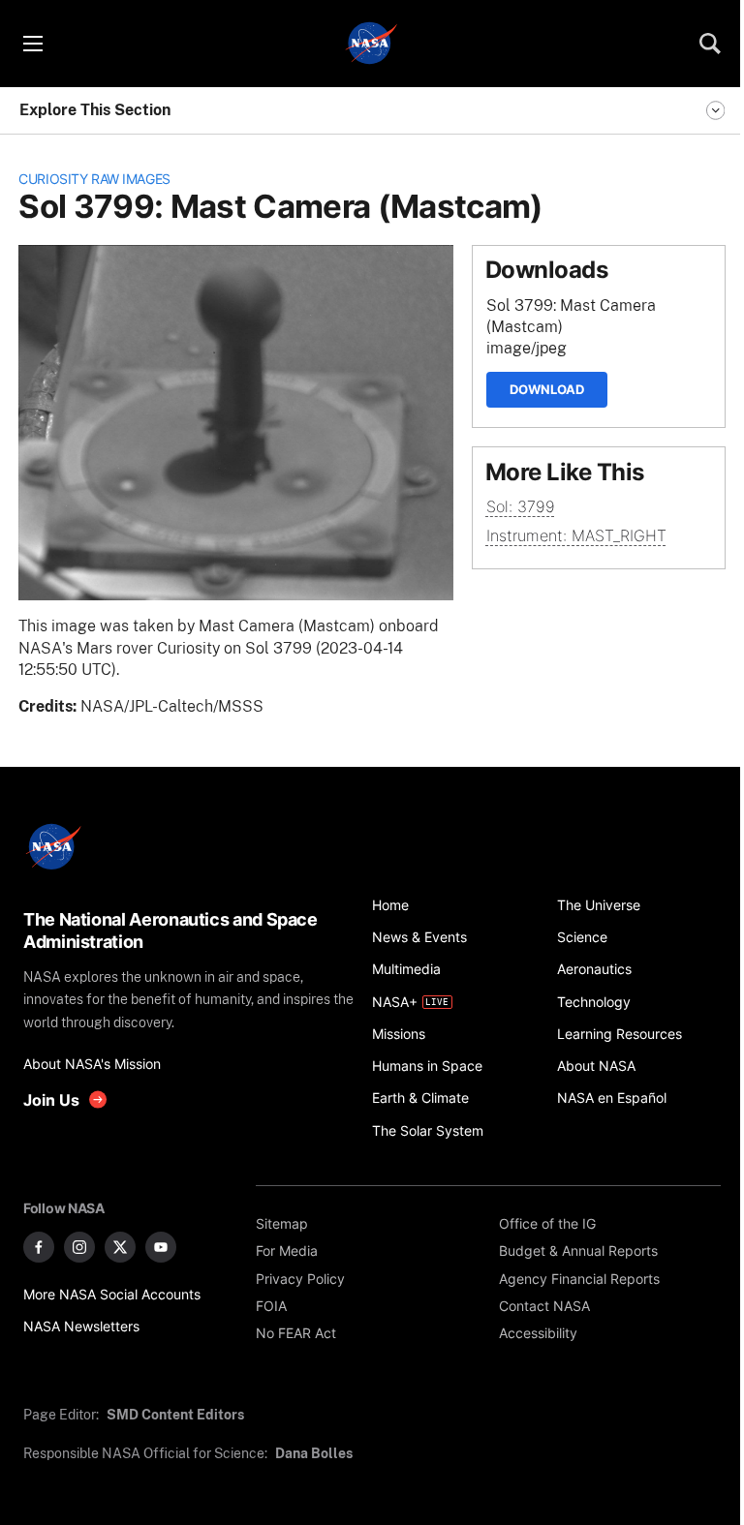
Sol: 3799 (520, 507)
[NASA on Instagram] (79, 1247)
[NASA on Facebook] (38, 1247)
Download (547, 389)
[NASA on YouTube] (160, 1247)
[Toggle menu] (32, 43)
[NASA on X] (120, 1247)
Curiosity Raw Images (94, 178)
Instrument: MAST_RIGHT (576, 536)
